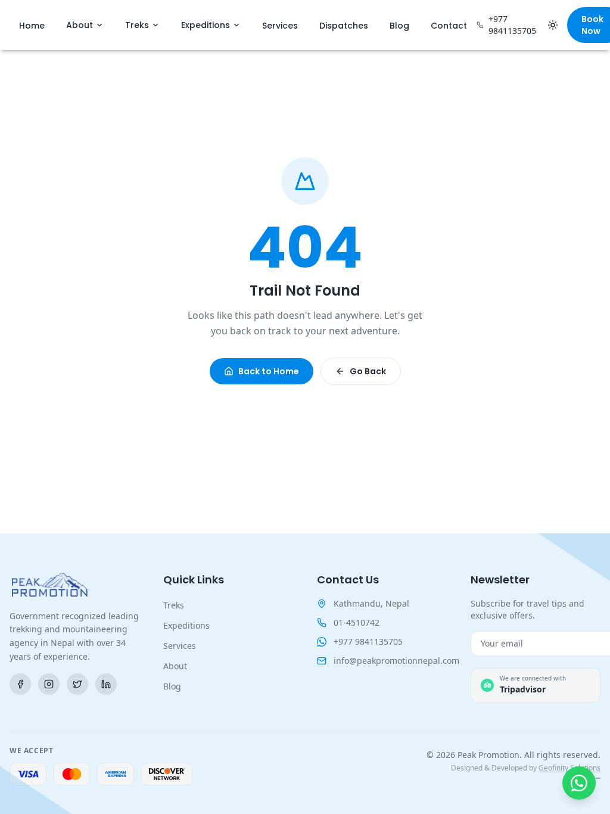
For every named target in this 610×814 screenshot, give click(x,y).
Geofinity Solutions (569, 768)
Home (32, 26)
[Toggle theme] (553, 25)
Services (280, 26)
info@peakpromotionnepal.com (396, 660)
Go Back (368, 371)
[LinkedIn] (106, 684)
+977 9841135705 (512, 24)
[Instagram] (49, 684)
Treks (137, 25)
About (79, 25)
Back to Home (268, 371)
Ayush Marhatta (596, 777)
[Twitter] (77, 684)
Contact (449, 26)
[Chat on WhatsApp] (579, 783)
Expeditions (205, 25)
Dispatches (343, 26)
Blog (399, 26)
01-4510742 (356, 622)
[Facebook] (20, 684)
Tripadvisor (523, 689)
